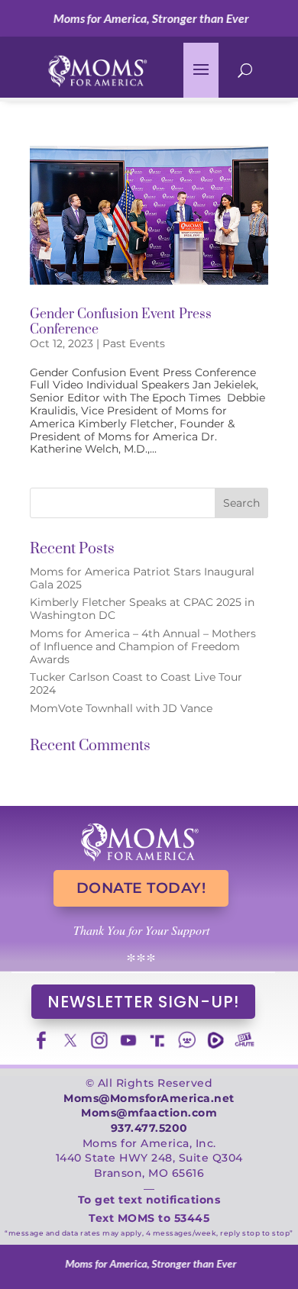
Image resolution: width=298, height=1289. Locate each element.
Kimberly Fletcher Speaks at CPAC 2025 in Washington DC (142, 608)
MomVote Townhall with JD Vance (121, 708)
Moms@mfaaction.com (149, 1113)
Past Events (133, 343)
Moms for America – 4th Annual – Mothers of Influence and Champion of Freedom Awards (143, 646)
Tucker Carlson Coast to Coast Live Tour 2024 (136, 683)
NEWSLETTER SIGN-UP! (143, 1002)
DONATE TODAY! (141, 888)
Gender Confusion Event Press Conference (121, 321)
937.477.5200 (149, 1128)
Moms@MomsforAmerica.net (149, 1098)
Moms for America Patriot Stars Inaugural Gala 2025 (142, 578)
